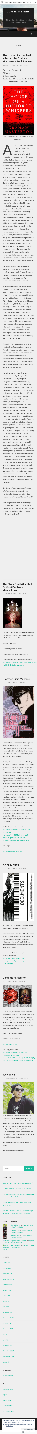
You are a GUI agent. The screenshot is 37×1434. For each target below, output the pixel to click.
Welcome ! (9, 1074)
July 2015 (6, 1334)
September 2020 (8, 1285)
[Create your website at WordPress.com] (18, 2)
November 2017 (8, 1318)
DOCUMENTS (11, 865)
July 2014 (6, 1340)
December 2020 (8, 1279)
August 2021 (7, 1262)
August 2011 (7, 1362)
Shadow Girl (15, 1230)
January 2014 (7, 1345)
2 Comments (22, 594)
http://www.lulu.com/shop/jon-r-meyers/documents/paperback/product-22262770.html (16, 960)
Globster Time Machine (16, 679)
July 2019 (6, 1307)
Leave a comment (23, 65)
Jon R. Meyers (18, 11)
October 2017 (7, 1323)
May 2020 (6, 1296)
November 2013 (8, 1356)
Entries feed (7, 1400)
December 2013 (8, 1351)
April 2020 (6, 1301)
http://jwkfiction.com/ (10, 1044)
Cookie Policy (9, 1426)
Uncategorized (8, 1375)
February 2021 (8, 1273)
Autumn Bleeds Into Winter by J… (22, 1226)
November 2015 (8, 1329)
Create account (8, 1389)
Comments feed (8, 1406)
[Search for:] (18, 1168)
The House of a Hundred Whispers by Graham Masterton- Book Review (17, 58)
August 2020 (7, 1290)
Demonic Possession (14, 977)
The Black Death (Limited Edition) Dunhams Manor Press (17, 587)
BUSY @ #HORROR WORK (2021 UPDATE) (18, 1183)
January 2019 (7, 1312)
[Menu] (6, 34)
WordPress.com (8, 1411)
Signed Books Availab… (19, 1240)
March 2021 (7, 1268)
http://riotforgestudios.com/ (12, 851)
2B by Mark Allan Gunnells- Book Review (16, 1189)
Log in (5, 1395)
